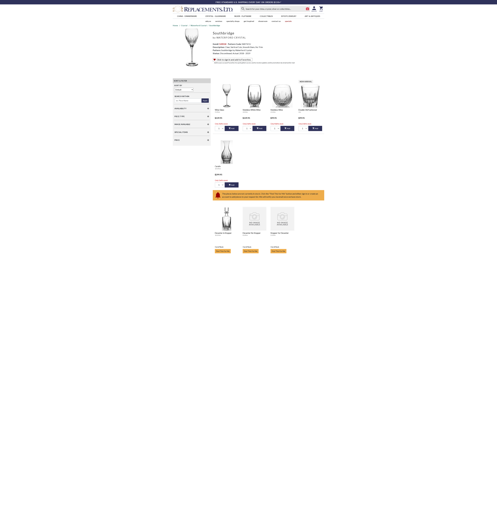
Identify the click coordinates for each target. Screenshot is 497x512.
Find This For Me (222, 251)
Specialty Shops (233, 21)
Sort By (178, 85)
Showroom (262, 21)
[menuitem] (187, 16)
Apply (205, 100)
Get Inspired (249, 21)
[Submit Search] (243, 9)
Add (232, 128)
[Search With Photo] (307, 9)
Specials (288, 21)
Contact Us (276, 21)
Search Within (181, 96)
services (218, 21)
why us (208, 21)
